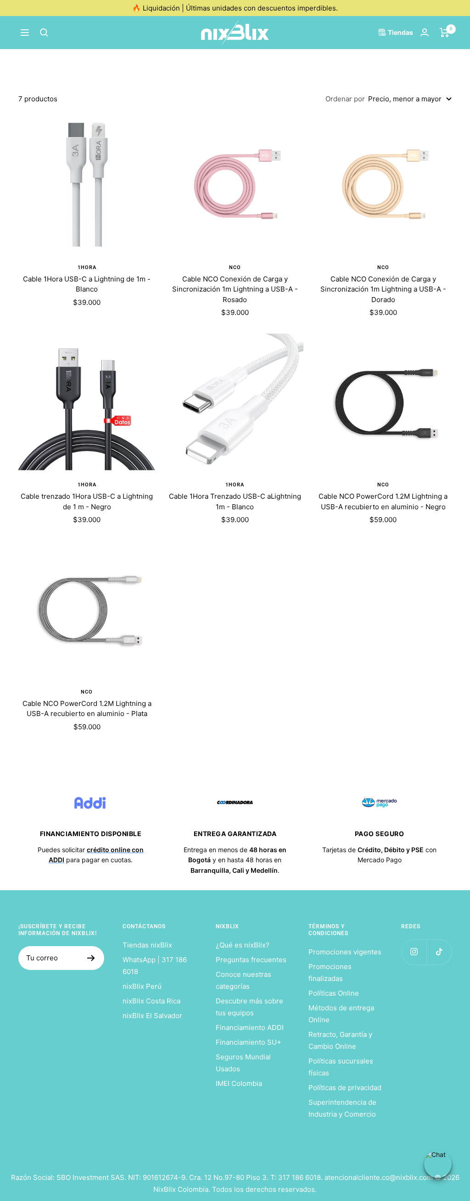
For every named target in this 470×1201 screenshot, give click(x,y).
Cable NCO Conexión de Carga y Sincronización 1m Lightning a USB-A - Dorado (383, 289)
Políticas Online (333, 993)
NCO (235, 267)
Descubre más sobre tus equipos (249, 1007)
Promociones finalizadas (330, 972)
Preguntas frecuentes (251, 959)
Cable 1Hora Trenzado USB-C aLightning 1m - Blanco (235, 501)
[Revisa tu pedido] (444, 32)
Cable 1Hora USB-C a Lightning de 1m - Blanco (87, 284)
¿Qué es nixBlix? (242, 945)
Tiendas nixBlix (147, 945)
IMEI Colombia (239, 1083)
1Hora (87, 267)
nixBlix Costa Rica (151, 1001)
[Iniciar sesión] (424, 32)
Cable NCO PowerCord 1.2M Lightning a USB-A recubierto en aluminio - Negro (383, 501)
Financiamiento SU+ (248, 1042)
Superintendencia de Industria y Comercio (342, 1108)
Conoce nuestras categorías (243, 980)
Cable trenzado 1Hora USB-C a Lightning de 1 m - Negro (87, 501)
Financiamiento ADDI (250, 1027)
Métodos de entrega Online (341, 1013)
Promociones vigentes (344, 952)
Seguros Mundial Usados (243, 1062)
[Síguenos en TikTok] (439, 951)
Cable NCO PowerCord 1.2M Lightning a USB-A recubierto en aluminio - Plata (86, 708)
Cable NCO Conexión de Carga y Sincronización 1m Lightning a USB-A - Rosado (235, 289)
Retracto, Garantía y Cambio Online (340, 1040)
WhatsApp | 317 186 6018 (155, 965)
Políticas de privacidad (344, 1087)
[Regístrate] (91, 958)
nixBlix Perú (142, 986)
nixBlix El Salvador (152, 1015)
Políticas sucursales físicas (340, 1067)
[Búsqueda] (44, 32)
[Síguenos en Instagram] (413, 951)
